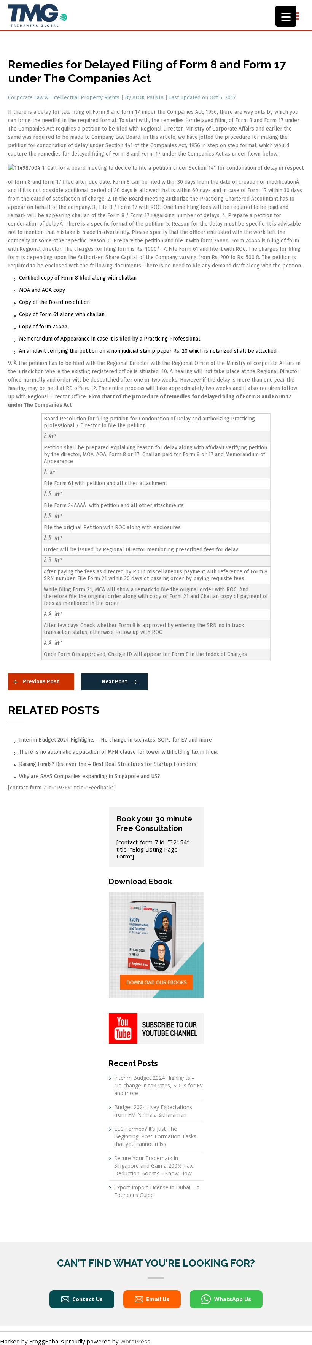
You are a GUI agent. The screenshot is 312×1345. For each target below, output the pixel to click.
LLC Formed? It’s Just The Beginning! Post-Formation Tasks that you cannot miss (155, 1136)
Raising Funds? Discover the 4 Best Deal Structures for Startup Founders (107, 764)
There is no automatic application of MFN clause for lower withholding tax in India (118, 752)
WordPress (135, 1341)
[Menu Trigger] (285, 16)
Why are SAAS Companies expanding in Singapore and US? (89, 776)
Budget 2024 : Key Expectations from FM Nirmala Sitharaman (153, 1110)
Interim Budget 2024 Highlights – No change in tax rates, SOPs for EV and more (115, 740)
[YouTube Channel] (156, 1027)
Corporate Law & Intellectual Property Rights (64, 97)
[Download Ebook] (156, 944)
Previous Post (41, 681)
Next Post (114, 681)
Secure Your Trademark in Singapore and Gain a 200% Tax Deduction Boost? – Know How (153, 1165)
